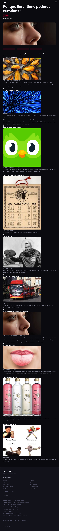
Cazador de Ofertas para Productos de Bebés (15, 515)
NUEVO (5, 480)
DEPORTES (6, 484)
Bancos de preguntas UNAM (10, 498)
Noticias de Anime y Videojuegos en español (14, 520)
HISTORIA (5, 488)
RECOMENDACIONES (8, 486)
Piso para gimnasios (8, 511)
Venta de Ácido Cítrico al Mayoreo (12, 507)
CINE (4, 482)
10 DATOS (6, 2)
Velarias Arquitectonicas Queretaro (12, 513)
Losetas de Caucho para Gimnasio (12, 504)
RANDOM (32, 488)
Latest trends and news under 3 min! (12, 518)
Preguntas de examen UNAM (10, 509)
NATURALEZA (33, 484)
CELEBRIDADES (34, 486)
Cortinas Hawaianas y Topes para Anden (13, 500)
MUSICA (32, 482)
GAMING (32, 480)
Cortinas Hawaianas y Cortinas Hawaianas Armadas (16, 502)
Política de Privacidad (8, 491)
